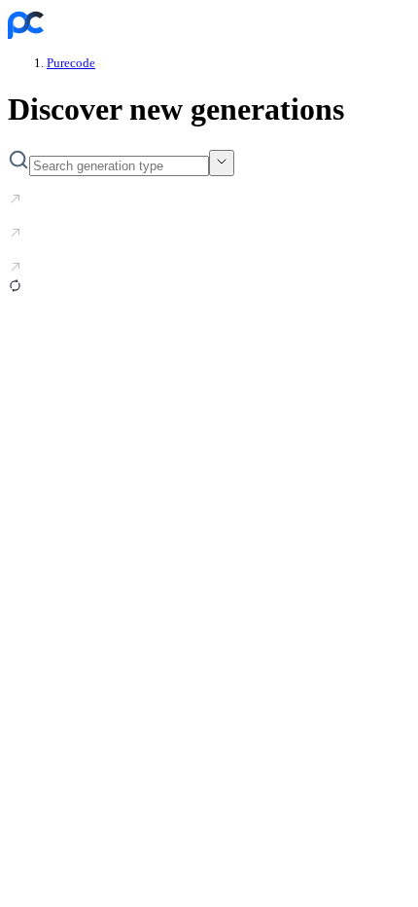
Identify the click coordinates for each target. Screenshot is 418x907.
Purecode (71, 62)
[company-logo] (26, 33)
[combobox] (221, 163)
